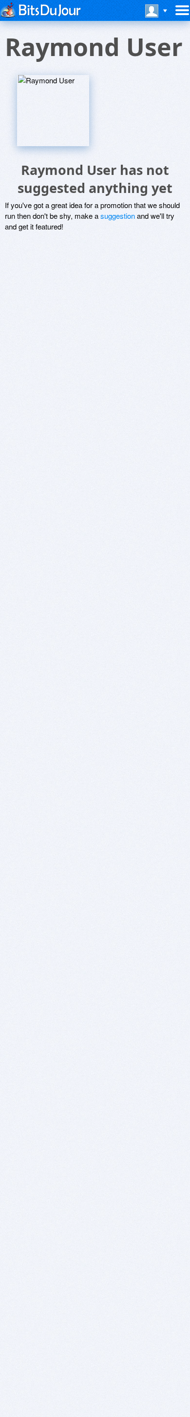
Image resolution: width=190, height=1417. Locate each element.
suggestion (117, 216)
